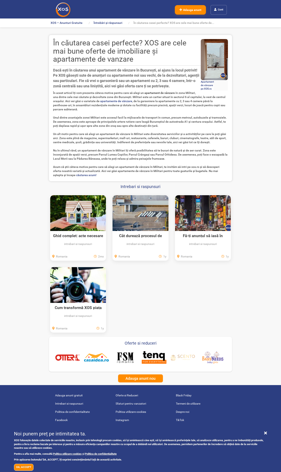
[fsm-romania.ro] (125, 357)
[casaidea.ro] (96, 357)
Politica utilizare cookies (67, 453)
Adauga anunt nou (140, 378)
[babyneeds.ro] (212, 357)
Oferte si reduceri (141, 343)
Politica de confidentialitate (101, 453)
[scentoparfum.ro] (182, 357)
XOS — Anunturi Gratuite (66, 22)
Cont (220, 9)
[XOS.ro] (63, 9)
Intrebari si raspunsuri (140, 186)
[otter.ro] (67, 357)
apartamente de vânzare (116, 101)
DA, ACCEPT (23, 467)
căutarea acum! (86, 175)
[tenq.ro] (154, 357)
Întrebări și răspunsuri (108, 22)
